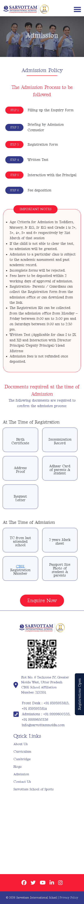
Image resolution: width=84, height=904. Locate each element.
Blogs (17, 767)
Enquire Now (42, 601)
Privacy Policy (69, 897)
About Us (20, 744)
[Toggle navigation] (76, 9)
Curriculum (22, 752)
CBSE (20, 566)
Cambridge (22, 759)
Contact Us (22, 782)
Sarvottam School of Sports (33, 789)
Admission (21, 774)
